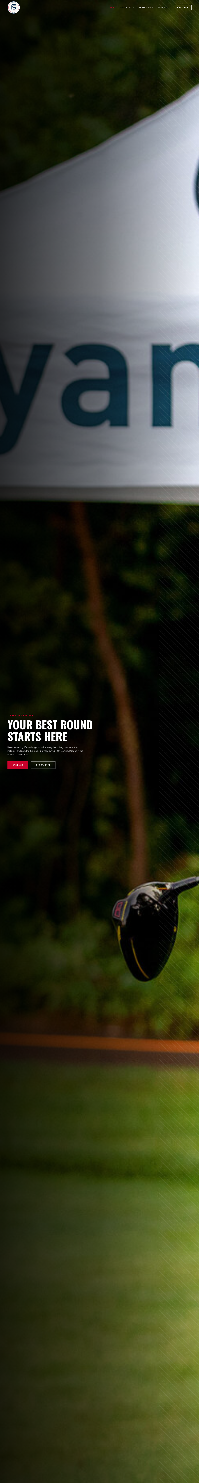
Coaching (125, 7)
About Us (163, 7)
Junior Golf (146, 7)
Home (113, 7)
